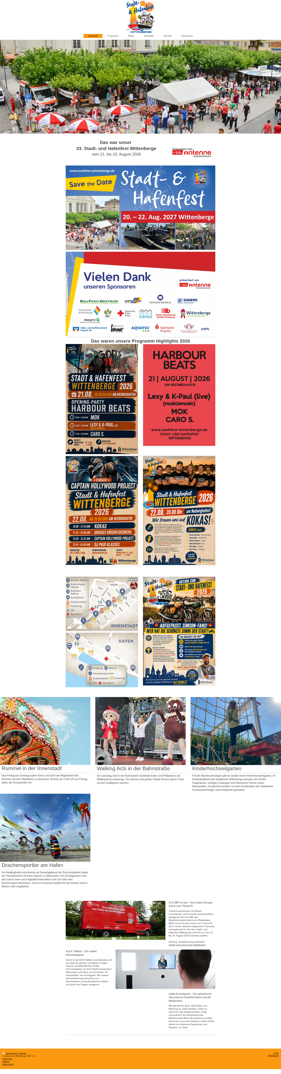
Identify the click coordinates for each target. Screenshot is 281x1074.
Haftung (5, 1061)
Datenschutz (7, 1064)
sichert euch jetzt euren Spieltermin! (187, 945)
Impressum (7, 1059)
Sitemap (22, 1053)
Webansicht (273, 1056)
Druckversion (11, 1053)
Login (276, 1053)
